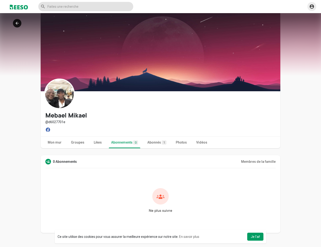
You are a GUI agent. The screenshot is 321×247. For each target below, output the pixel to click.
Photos (181, 142)
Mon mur (55, 142)
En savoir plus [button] (189, 237)
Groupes (77, 142)
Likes (98, 142)
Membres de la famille (258, 161)
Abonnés (156, 142)
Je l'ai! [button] (255, 237)
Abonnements (124, 142)
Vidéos (201, 142)
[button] (85, 6)
